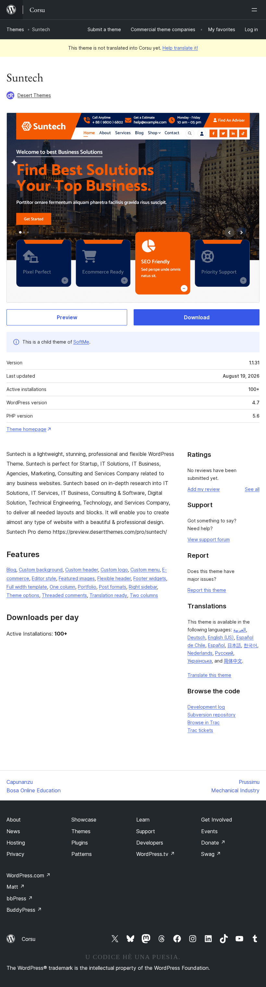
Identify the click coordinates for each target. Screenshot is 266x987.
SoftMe (81, 342)
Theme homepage (26, 429)
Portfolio (87, 587)
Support (145, 831)
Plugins (79, 842)
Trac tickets (200, 730)
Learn (143, 819)
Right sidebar (143, 587)
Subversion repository (211, 714)
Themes (15, 29)
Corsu (28, 939)
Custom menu (145, 569)
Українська (199, 661)
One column (62, 587)
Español (216, 645)
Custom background (41, 569)
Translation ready (108, 595)
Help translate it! (180, 48)
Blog (11, 569)
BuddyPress (24, 910)
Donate (213, 842)
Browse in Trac (203, 722)
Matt (15, 886)
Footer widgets (149, 578)
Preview (67, 317)
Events (209, 831)
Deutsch (196, 637)
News (13, 831)
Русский (224, 653)
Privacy (15, 854)
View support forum (208, 539)
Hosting (15, 842)
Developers (149, 842)
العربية (239, 629)
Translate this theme (209, 675)
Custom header (81, 569)
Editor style (44, 578)
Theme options (22, 595)
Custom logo (114, 569)
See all (252, 489)
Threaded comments (64, 595)
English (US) (221, 637)
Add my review (203, 489)
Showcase (83, 819)
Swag (211, 854)
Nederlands (199, 653)
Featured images (77, 578)
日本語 (234, 645)
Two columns (144, 595)
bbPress (19, 898)
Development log (206, 707)
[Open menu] (255, 9)
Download (197, 317)
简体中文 (233, 661)
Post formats (112, 587)
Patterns (81, 854)
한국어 (250, 645)
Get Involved (216, 819)
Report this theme (206, 590)
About (13, 819)
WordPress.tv (155, 854)
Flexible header (114, 578)
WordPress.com (28, 875)
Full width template (26, 587)
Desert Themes (34, 95)
